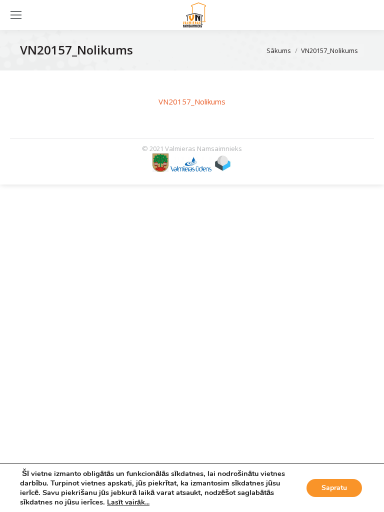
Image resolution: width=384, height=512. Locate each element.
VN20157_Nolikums (192, 101)
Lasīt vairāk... (128, 502)
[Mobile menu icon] (16, 15)
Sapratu (334, 487)
